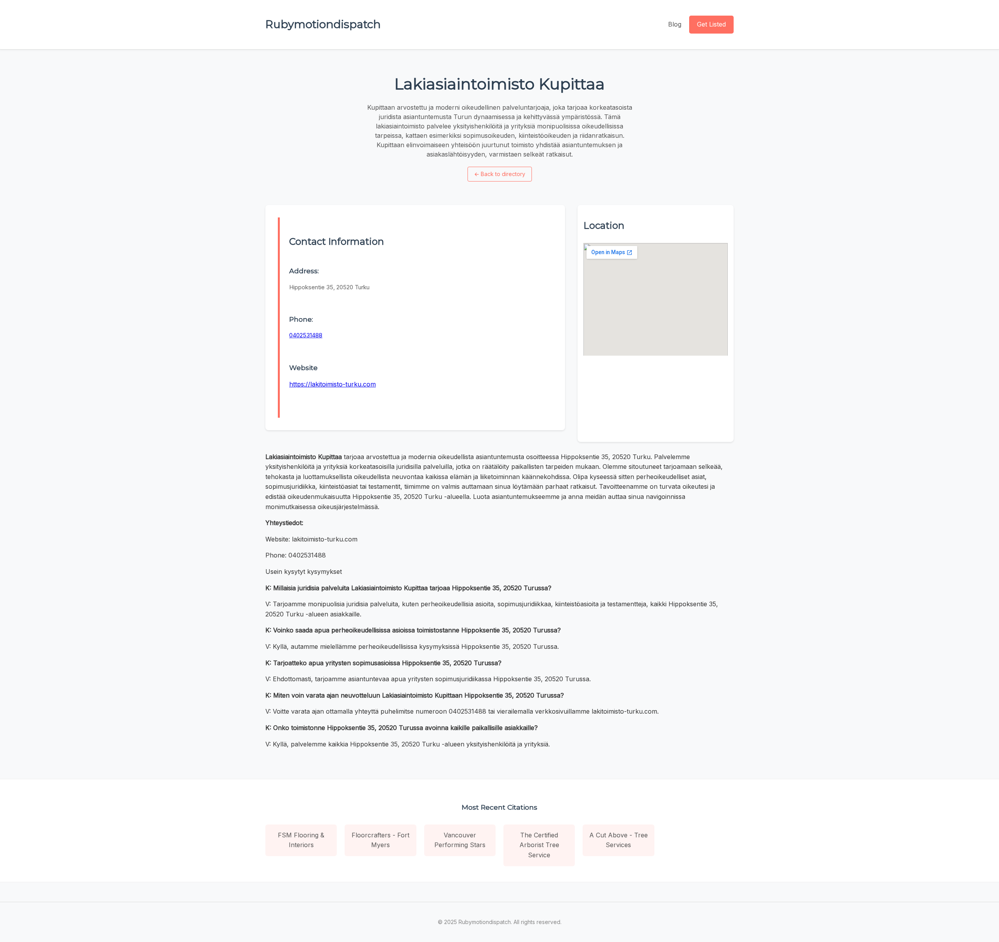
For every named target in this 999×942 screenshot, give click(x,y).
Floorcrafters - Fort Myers (380, 840)
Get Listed (711, 24)
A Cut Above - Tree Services (618, 840)
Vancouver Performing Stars (459, 840)
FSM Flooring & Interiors (301, 840)
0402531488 (305, 335)
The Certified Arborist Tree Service (539, 845)
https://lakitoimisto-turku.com (332, 384)
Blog (674, 24)
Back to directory (499, 174)
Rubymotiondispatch (323, 24)
